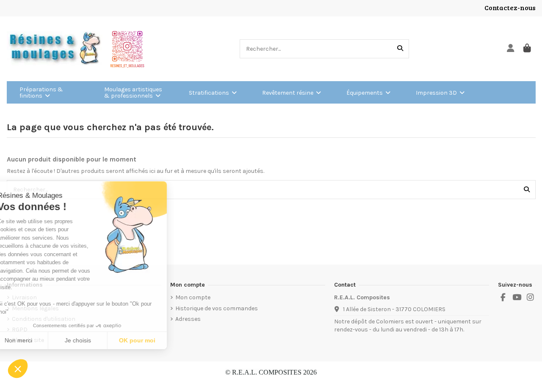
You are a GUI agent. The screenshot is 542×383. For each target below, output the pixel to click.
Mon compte (192, 297)
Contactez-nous (510, 7)
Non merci (38, 340)
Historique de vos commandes (216, 308)
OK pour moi (156, 340)
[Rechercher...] (400, 48)
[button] (18, 368)
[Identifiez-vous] (511, 49)
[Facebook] (503, 297)
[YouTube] (517, 297)
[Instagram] (530, 297)
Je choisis (97, 340)
